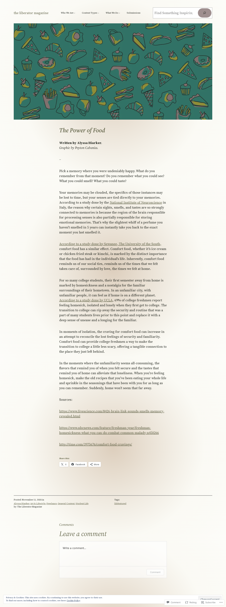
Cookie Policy (73, 600)
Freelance (51, 503)
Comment (155, 572)
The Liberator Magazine (31, 13)
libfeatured (120, 503)
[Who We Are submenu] (74, 13)
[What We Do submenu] (119, 13)
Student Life (82, 503)
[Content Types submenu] (98, 13)
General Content (66, 503)
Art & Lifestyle (37, 503)
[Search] (204, 13)
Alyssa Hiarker (21, 503)
